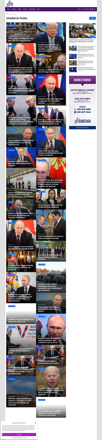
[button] (35, 423)
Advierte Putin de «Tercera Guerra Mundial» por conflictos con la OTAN (49, 340)
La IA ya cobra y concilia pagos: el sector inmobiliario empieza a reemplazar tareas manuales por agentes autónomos (86, 48)
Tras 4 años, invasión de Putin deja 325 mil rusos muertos (21, 39)
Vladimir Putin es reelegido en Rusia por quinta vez (20, 320)
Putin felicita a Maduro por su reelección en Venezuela (50, 237)
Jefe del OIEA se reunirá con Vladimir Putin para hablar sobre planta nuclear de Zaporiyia (20, 401)
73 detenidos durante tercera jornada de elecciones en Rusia (20, 351)
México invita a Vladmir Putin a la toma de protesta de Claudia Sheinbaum (20, 215)
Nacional (25, 9)
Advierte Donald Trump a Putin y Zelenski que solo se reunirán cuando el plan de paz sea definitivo (49, 48)
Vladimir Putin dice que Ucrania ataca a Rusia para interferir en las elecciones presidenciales (20, 370)
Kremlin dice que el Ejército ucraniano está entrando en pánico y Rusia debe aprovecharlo (20, 297)
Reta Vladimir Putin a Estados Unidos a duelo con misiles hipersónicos (21, 142)
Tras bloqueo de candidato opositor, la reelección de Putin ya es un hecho (49, 413)
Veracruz (14, 9)
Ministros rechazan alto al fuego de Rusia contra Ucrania (49, 257)
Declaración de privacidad (17, 437)
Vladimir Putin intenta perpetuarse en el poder (48, 362)
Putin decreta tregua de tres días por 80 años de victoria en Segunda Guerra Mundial (20, 70)
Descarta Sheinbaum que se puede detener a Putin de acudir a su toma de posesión (21, 194)
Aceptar (19, 434)
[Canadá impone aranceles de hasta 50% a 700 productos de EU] (73, 69)
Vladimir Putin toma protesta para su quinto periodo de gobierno (20, 267)
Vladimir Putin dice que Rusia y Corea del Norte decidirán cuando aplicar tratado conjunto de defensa (50, 183)
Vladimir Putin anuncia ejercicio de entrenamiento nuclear (19, 163)
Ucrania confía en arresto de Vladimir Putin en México (50, 206)
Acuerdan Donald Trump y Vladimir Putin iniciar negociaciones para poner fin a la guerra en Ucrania (20, 120)
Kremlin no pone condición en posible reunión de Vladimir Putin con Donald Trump (50, 122)
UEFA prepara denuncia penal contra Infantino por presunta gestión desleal (85, 62)
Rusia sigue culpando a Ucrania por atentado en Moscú (48, 309)
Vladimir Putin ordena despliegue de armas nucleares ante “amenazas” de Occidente (50, 287)
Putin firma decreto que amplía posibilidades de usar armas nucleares (50, 153)
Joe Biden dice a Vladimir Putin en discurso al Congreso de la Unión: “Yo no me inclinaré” (50, 391)
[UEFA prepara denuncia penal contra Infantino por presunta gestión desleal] (73, 63)
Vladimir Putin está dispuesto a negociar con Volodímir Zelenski (50, 101)
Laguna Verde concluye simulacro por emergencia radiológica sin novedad (81, 40)
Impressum (25, 437)
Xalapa (19, 9)
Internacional (32, 9)
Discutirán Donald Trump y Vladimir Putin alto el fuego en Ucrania (21, 90)
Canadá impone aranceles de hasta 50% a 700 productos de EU (86, 68)
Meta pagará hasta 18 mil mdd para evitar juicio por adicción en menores (86, 56)
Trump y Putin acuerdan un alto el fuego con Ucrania (50, 71)
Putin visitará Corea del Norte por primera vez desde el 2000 (21, 248)
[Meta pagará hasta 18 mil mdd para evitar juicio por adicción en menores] (73, 56)
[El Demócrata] (9, 3)
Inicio (8, 9)
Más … (39, 9)
